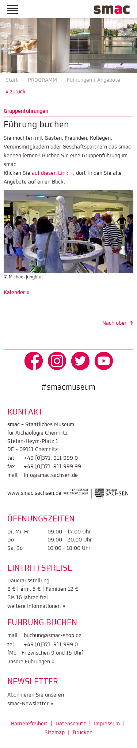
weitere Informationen (34, 606)
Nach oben (115, 323)
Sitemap (55, 733)
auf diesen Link (50, 173)
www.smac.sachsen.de (34, 494)
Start (11, 80)
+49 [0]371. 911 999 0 (51, 458)
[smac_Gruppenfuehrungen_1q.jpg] (68, 231)
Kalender (14, 293)
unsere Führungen (28, 662)
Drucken (82, 733)
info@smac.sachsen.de (51, 475)
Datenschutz (71, 724)
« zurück (15, 92)
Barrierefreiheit (29, 724)
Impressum (107, 724)
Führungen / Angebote (93, 80)
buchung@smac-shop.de (52, 636)
